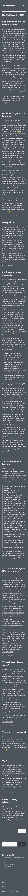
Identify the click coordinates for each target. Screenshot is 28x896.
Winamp (9, 125)
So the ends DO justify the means (13, 569)
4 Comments (20, 215)
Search (4, 841)
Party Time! (8, 222)
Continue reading (7, 651)
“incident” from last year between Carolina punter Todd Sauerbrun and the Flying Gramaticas (13, 480)
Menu (23, 5)
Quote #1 (6, 862)
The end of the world (14, 732)
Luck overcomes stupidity (11, 273)
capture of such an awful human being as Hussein (13, 591)
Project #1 (7, 868)
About (4, 882)
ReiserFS (10, 360)
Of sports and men (9, 864)
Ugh (4, 760)
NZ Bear (17, 619)
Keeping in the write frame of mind (13, 23)
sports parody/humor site (15, 473)
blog (14, 106)
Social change (8, 866)
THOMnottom (8, 6)
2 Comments (20, 754)
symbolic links (6, 327)
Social (4, 886)
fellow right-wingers (15, 632)
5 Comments (20, 655)
